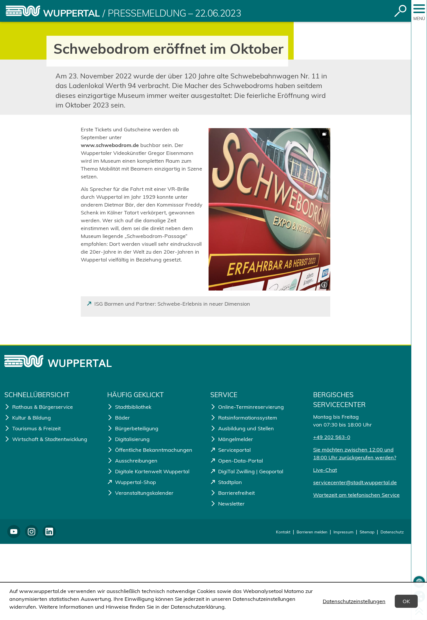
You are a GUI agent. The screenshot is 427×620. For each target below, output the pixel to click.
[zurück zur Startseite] (23, 11)
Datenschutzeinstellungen (354, 601)
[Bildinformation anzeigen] (323, 284)
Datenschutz (392, 531)
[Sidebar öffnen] (419, 9)
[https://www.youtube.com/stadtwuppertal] (14, 531)
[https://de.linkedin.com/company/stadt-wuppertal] (49, 531)
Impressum (343, 531)
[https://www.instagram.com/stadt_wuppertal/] (31, 531)
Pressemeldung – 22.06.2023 (174, 13)
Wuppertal (71, 13)
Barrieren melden (312, 531)
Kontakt (283, 531)
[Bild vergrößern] (269, 209)
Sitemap (367, 531)
